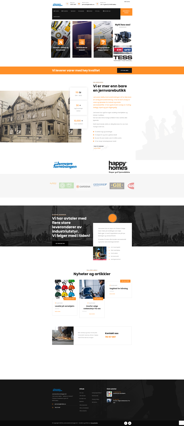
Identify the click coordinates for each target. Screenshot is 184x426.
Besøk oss (103, 2)
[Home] (57, 4)
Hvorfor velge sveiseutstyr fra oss (92, 307)
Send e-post (85, 2)
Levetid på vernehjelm (64, 306)
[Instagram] (125, 423)
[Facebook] (129, 423)
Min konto (127, 1)
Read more (57, 311)
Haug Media (94, 423)
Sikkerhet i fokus (126, 12)
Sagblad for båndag (119, 288)
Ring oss (72, 2)
